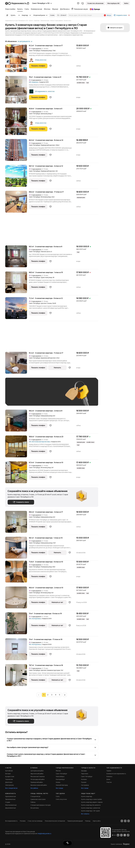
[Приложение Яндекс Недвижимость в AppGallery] (125, 835)
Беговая (7, 773)
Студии (7, 802)
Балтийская (9, 771)
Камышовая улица (46, 416)
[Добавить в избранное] (50, 65)
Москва (58, 771)
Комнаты (109, 776)
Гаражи (108, 771)
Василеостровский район (39, 785)
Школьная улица (46, 113)
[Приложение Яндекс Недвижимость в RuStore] (128, 835)
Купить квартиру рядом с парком (91, 802)
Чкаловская (9, 779)
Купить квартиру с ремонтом (90, 808)
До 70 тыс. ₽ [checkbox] (40, 395)
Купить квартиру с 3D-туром (90, 811)
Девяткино (8, 782)
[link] (126, 3)
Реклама (22, 821)
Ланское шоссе (46, 251)
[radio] (48, 695)
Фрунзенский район (37, 773)
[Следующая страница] (65, 695)
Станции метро (35, 796)
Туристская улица (46, 277)
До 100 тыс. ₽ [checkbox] (53, 395)
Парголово (84, 773)
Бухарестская (9, 776)
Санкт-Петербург (34, 50)
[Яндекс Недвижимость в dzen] (125, 821)
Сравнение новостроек (38, 799)
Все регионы (35, 808)
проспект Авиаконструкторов (50, 670)
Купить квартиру (86, 796)
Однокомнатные (10, 796)
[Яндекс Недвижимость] (17, 3)
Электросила (9, 785)
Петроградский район (38, 779)
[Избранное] (78, 3)
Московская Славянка (38, 776)
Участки (109, 782)
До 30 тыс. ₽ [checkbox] (14, 395)
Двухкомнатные (10, 808)
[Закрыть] (129, 15)
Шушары (84, 771)
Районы (33, 802)
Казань (58, 782)
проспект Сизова (46, 303)
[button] (82, 3)
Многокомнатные (11, 805)
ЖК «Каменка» (33, 82)
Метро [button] (109, 15)
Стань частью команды (35, 821)
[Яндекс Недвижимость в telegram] (128, 821)
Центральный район (37, 771)
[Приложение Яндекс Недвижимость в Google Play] (121, 835)
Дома (108, 779)
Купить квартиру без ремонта (91, 805)
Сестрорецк (85, 785)
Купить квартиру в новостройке (91, 799)
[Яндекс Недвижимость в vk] (122, 821)
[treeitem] (10, 9)
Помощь (87, 821)
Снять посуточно (61, 799)
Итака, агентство (40, 60)
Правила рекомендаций (75, 821)
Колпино (84, 779)
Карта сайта (96, 821)
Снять (58, 796)
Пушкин (83, 782)
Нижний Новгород (62, 785)
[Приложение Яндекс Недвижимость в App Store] (118, 835)
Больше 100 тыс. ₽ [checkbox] (16, 400)
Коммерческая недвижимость (116, 773)
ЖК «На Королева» (35, 618)
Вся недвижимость (11, 821)
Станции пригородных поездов (41, 805)
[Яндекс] (126, 844)
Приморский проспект (48, 145)
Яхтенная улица (46, 197)
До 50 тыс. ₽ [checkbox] (27, 395)
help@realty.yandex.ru (44, 833)
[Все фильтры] (7, 15)
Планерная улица (46, 50)
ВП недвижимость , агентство (45, 91)
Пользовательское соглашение (55, 821)
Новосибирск (60, 776)
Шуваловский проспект (48, 358)
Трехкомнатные (10, 799)
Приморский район (37, 782)
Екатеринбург (60, 779)
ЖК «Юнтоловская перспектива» (39, 441)
